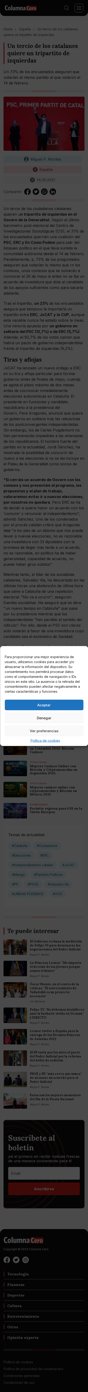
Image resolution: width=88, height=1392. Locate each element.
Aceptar (44, 705)
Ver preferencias (44, 730)
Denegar (44, 718)
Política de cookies (45, 741)
